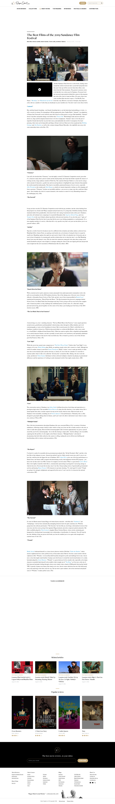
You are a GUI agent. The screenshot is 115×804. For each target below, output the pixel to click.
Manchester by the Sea (46, 100)
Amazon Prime (30, 776)
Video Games (77, 776)
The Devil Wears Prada (61, 345)
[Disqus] (57, 634)
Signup (83, 3)
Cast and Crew (15, 778)
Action (28, 774)
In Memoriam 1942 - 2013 (52, 793)
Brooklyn (34, 100)
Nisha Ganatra (41, 356)
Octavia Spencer (55, 413)
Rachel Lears (79, 297)
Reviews (60, 774)
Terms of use (62, 801)
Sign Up (13, 783)
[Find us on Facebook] (90, 782)
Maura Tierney (42, 468)
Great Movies (45, 8)
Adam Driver (63, 457)
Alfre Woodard (31, 187)
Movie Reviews (21, 8)
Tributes (60, 785)
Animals (30, 106)
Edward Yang (74, 215)
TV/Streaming (57, 8)
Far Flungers (61, 782)
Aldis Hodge (48, 187)
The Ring (68, 562)
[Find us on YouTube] (92, 782)
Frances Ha (60, 116)
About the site (93, 774)
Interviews (67, 8)
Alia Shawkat (38, 125)
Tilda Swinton (45, 530)
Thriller (44, 783)
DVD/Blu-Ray (77, 774)
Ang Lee (68, 215)
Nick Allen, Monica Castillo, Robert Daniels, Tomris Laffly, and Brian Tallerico (46, 41)
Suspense (45, 782)
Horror (28, 783)
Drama (28, 782)
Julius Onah (53, 407)
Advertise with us (94, 778)
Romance (45, 778)
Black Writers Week (78, 778)
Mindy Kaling (42, 347)
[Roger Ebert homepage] (21, 3)
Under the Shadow (75, 551)
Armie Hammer (42, 560)
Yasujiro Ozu (30, 217)
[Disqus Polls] (57, 600)
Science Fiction (46, 780)
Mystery (45, 774)
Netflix (44, 776)
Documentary (30, 780)
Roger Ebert (77, 783)
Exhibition (77, 521)
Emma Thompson (53, 349)
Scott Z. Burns (83, 461)
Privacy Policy (70, 801)
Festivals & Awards (80, 8)
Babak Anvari (30, 551)
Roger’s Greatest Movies (17, 774)
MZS (60, 780)
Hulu (28, 785)
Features (76, 780)
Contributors (93, 8)
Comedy (29, 778)
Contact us (92, 776)
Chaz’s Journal (62, 776)
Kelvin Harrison (52, 409)
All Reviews (14, 776)
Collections (33, 8)
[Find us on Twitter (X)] (95, 782)
